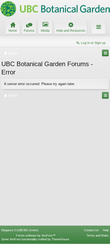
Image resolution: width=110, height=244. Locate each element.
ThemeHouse (60, 239)
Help (106, 230)
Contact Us (91, 230)
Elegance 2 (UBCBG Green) (19, 230)
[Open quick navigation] (105, 53)
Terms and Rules (98, 235)
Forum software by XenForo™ (36, 235)
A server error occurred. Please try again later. (39, 84)
